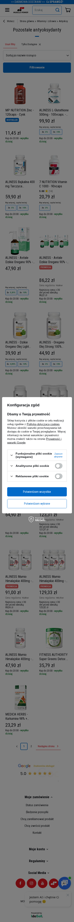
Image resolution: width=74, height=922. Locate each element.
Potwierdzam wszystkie (37, 491)
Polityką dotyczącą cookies (43, 424)
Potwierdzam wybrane (37, 503)
